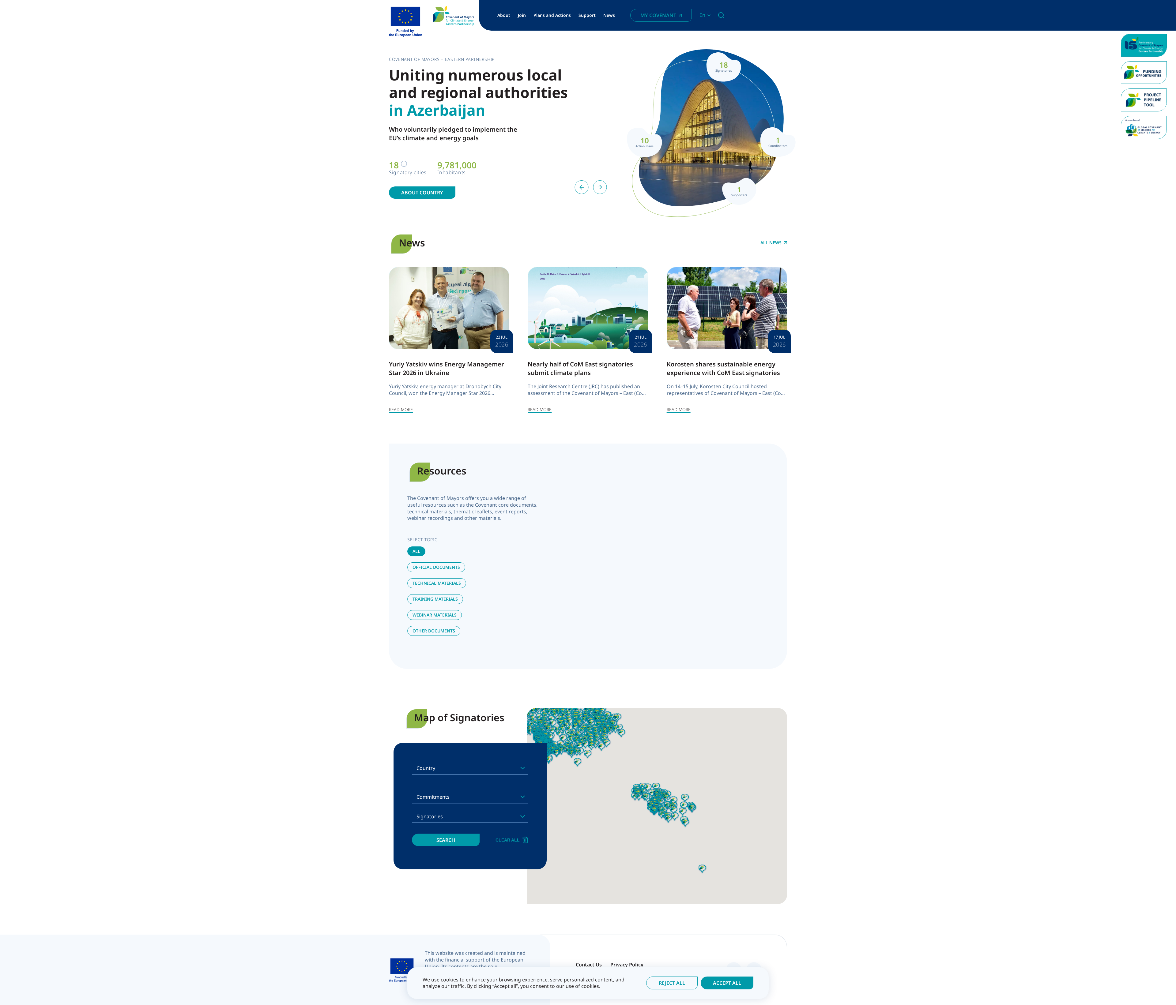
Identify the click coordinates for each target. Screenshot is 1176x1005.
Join (522, 15)
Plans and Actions (552, 15)
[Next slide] (600, 187)
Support (587, 15)
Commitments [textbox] (433, 796)
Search (445, 840)
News (609, 15)
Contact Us (589, 964)
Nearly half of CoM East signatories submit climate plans (580, 368)
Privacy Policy (626, 964)
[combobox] (470, 768)
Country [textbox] (426, 768)
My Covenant (658, 15)
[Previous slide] (582, 187)
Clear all (508, 840)
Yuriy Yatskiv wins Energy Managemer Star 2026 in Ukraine (446, 368)
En (702, 15)
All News (771, 243)
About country (422, 192)
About (503, 15)
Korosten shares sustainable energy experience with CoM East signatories (723, 368)
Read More (401, 409)
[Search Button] (721, 15)
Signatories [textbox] (430, 816)
